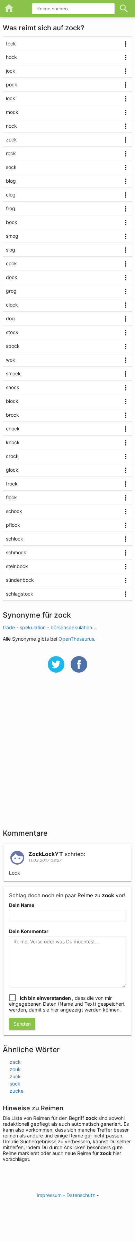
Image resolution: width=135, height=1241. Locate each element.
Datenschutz (80, 1195)
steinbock (17, 566)
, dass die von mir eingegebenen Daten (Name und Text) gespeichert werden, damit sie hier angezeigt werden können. (67, 1004)
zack (15, 1062)
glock (12, 470)
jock (10, 71)
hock (11, 57)
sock (11, 167)
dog (10, 318)
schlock (14, 539)
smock (13, 373)
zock (11, 139)
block (12, 401)
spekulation (33, 627)
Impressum (49, 1195)
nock (11, 126)
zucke (17, 1091)
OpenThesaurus (76, 639)
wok (10, 360)
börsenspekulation (71, 627)
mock (12, 112)
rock (11, 153)
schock (14, 511)
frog (10, 208)
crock (12, 456)
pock (11, 84)
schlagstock (19, 594)
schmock (16, 552)
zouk (15, 1069)
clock (12, 305)
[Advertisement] (67, 755)
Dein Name (21, 905)
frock (12, 483)
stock (12, 332)
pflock (13, 525)
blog (11, 181)
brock (12, 415)
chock (13, 428)
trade (9, 627)
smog (12, 236)
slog (10, 250)
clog (11, 194)
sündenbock (20, 580)
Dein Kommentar (28, 931)
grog (11, 291)
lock (10, 98)
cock (11, 263)
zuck (15, 1076)
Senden (22, 1024)
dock (11, 277)
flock (11, 497)
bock (11, 222)
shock (12, 387)
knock (13, 442)
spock (13, 346)
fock (11, 43)
